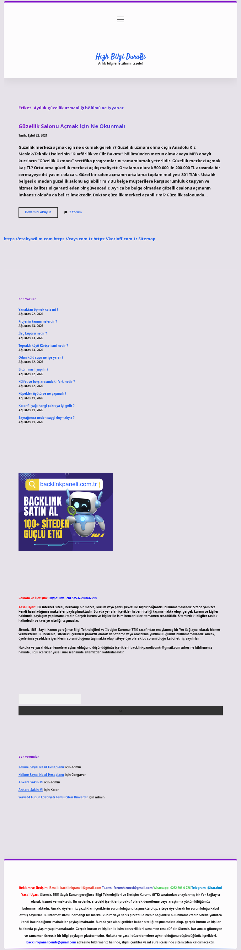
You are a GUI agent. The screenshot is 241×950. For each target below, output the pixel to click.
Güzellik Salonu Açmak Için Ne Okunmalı (72, 126)
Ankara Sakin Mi (31, 782)
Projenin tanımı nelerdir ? (38, 321)
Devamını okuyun (41, 213)
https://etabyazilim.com (28, 238)
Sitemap (146, 238)
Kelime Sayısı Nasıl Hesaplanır (41, 767)
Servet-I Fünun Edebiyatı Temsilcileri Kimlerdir (53, 797)
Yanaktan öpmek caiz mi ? (38, 310)
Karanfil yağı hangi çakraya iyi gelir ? (47, 406)
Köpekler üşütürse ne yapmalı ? (42, 394)
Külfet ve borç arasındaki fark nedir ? (47, 382)
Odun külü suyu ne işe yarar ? (41, 358)
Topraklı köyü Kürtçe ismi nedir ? (43, 346)
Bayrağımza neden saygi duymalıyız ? (47, 418)
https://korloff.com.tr (115, 238)
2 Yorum (75, 212)
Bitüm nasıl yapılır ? (33, 369)
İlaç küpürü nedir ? (33, 333)
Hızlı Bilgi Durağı (121, 57)
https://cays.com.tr (73, 238)
